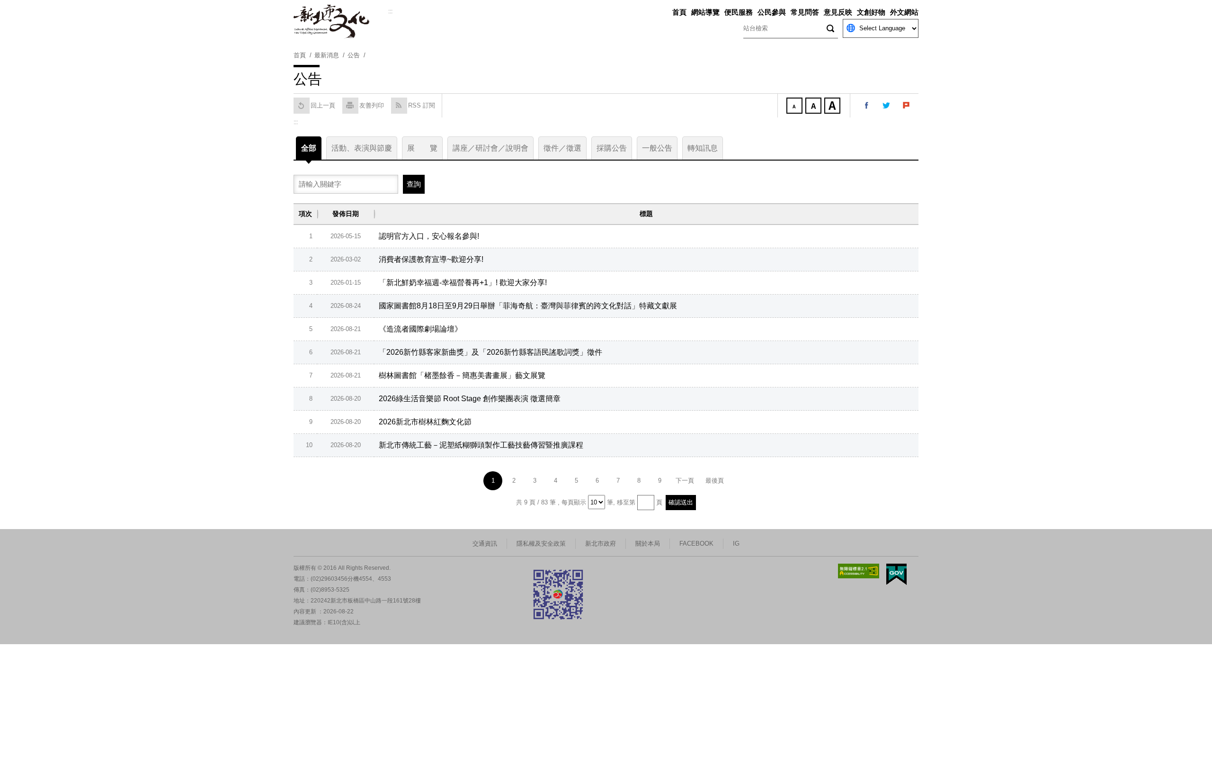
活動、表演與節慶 (361, 148)
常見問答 (805, 12)
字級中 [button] (814, 107)
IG (736, 543)
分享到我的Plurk (907, 106)
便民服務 (738, 12)
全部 (308, 148)
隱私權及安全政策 (541, 543)
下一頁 (685, 480)
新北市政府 (600, 543)
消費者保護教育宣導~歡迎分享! (431, 259)
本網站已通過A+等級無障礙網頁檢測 (859, 571)
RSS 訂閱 (421, 105)
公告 (354, 55)
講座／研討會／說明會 (490, 148)
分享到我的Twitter (887, 106)
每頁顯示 (573, 502)
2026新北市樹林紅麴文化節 (425, 422)
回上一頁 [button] (323, 105)
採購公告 (612, 148)
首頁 (679, 12)
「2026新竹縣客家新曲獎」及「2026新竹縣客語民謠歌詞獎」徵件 (490, 352)
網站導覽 (705, 12)
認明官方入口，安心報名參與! (429, 236)
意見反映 (838, 12)
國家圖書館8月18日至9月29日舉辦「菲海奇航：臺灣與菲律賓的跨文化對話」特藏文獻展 (528, 306)
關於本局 (647, 543)
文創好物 (871, 12)
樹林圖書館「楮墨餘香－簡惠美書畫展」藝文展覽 (462, 375)
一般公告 (657, 148)
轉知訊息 (702, 148)
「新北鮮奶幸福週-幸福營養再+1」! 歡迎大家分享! (463, 283)
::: (390, 11)
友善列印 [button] (371, 105)
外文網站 (904, 12)
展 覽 (422, 148)
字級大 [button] (833, 107)
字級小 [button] (795, 107)
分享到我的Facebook (867, 106)
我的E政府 (896, 574)
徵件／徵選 (562, 148)
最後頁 (714, 480)
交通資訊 (484, 543)
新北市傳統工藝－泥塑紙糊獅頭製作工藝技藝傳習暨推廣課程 (481, 445)
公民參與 (772, 12)
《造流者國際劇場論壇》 (420, 329)
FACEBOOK (696, 543)
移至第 (626, 502)
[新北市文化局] (341, 22)
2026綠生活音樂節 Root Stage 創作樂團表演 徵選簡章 (470, 399)
